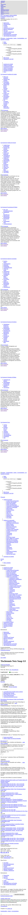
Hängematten (6, 160)
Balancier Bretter (10, 525)
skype (9, 898)
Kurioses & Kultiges (8, 624)
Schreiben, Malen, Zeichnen (5, 277)
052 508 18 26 (8, 856)
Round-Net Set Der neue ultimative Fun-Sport (13, 806)
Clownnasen (6, 387)
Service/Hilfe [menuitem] (9, 28)
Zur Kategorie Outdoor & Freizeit (8, 142)
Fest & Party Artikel (6, 280)
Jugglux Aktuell (5, 425)
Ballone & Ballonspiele (6, 282)
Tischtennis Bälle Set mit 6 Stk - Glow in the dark (12, 786)
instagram (7, 896)
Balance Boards (9, 524)
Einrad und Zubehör (5, 151)
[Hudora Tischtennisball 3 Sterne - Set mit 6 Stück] (12, 828)
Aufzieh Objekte (5, 339)
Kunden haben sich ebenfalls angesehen (10, 843)
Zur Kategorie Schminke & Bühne (8, 377)
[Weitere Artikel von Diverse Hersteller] (5, 664)
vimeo (6, 898)
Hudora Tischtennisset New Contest (11, 795)
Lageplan (3, 17)
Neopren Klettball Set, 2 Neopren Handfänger (14, 801)
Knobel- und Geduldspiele (6, 273)
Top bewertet (6, 433)
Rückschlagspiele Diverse (12, 542)
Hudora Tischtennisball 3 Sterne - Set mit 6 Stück (12, 830)
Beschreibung (4, 699)
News (4, 627)
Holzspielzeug (6, 287)
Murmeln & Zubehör (6, 334)
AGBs (4, 880)
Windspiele (5, 171)
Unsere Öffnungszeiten (8, 695)
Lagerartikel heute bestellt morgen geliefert (13, 691)
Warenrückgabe (7, 865)
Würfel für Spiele (5, 269)
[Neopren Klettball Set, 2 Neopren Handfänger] (12, 800)
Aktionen (5, 431)
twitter (11, 896)
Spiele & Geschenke (8, 623)
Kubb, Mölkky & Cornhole (12, 538)
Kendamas (5, 164)
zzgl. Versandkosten (13, 669)
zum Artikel (3, 657)
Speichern (3, 759)
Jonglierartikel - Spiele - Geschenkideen (10, 911)
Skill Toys (5, 165)
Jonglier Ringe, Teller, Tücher (6, 91)
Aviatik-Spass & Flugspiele (6, 146)
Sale (4, 437)
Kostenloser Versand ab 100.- (7, 16)
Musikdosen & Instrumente (6, 331)
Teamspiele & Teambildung (6, 156)
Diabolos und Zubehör (6, 80)
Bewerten (3, 681)
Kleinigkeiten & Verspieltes (6, 329)
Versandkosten (4, 906)
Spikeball (8, 543)
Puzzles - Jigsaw (5, 262)
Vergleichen (3, 678)
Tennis (7, 550)
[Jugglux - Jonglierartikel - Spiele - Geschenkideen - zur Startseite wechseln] (14, 39)
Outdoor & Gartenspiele (6, 158)
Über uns (5, 30)
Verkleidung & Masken (6, 380)
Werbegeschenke (7, 33)
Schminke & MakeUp (6, 385)
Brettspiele (5, 265)
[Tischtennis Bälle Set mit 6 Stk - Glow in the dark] (12, 784)
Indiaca (8, 535)
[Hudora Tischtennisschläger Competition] (10, 824)
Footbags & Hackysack (11, 530)
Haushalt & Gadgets (6, 285)
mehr (15, 703)
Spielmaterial (6, 271)
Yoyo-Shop (6, 172)
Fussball (8, 532)
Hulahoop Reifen (5, 162)
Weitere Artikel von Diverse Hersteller (12, 738)
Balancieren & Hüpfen (11, 526)
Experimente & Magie (8, 622)
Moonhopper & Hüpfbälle (12, 541)
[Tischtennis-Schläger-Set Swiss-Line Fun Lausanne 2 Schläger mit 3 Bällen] (14, 816)
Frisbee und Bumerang (6, 153)
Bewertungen (10, 699)
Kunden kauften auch (13, 780)
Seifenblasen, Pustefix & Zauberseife (6, 326)
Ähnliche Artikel (4, 780)
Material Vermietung (8, 29)
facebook (3, 896)
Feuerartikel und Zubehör (6, 82)
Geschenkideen (6, 263)
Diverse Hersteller (13, 686)
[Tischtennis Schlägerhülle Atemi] (9, 820)
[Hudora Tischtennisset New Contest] (9, 793)
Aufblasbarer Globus (11, 521)
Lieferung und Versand (8, 28)
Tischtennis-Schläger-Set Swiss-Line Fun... (10, 817)
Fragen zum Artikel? (8, 737)
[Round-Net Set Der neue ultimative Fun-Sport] (12, 805)
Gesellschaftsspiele (7, 267)
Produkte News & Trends (5, 429)
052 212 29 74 (5, 852)
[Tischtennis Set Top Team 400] (8, 810)
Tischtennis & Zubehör (11, 551)
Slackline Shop (5, 169)
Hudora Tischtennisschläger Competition (12, 824)
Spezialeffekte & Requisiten (6, 383)
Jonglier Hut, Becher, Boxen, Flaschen (6, 86)
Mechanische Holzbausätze (6, 216)
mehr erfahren (4, 128)
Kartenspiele (6, 266)
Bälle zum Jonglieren (5, 77)
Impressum (5, 881)
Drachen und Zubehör (6, 148)
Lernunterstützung (7, 223)
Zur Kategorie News (5, 422)
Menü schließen (7, 562)
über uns (2, 8)
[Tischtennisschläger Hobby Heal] (9, 789)
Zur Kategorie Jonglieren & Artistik (9, 74)
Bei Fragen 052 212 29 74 (9, 694)
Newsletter (5, 862)
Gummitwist (9, 534)
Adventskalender (7, 435)
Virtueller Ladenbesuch (8, 32)
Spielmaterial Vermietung (3, 2)
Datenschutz (6, 22)
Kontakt (2, 5)
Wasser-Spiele (9, 552)
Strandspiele (9, 547)
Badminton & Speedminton (12, 522)
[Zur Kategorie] (4, 110)
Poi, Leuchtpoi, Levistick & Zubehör (6, 102)
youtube (3, 898)
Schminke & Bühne (7, 626)
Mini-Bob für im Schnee (11, 539)
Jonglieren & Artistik (8, 567)
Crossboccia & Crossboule (12, 529)
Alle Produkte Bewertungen (9, 35)
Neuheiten (5, 432)
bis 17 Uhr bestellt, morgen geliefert (9, 15)
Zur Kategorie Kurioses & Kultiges (9, 321)
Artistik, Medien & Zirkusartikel (6, 106)
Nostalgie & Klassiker (6, 336)
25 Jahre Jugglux (10, 879)
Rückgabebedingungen (8, 864)
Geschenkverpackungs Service (10, 697)
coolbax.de (9, 908)
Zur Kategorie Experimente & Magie (9, 207)
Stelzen (8, 546)
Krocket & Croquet (10, 537)
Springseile (8, 545)
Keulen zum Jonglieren (6, 94)
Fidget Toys (6, 167)
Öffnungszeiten (3, 4)
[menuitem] (15, 23)
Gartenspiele (9, 533)
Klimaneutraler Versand (3, 7)
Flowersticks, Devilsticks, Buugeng (6, 97)
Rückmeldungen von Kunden (10, 34)
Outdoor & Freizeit (7, 569)
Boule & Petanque (10, 528)
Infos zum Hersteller (19, 699)
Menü (4, 42)
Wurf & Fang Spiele (10, 554)
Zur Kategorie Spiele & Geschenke (9, 258)
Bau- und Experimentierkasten (8, 210)
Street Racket (9, 548)
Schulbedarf (6, 436)
